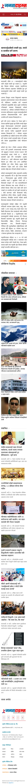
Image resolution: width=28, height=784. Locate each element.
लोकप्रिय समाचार (8, 273)
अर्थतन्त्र (12, 754)
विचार (12, 749)
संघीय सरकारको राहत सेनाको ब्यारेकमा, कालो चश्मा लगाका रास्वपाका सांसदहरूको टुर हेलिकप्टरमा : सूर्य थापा (11, 451)
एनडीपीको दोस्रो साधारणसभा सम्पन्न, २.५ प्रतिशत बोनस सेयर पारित (12, 486)
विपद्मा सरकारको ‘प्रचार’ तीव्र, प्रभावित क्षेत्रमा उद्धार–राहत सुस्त (12, 649)
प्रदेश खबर (21, 752)
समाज (3, 757)
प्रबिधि (12, 752)
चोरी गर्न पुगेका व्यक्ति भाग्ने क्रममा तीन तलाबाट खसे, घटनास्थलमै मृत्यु (12, 321)
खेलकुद (12, 757)
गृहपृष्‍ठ (3, 749)
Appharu (11, 783)
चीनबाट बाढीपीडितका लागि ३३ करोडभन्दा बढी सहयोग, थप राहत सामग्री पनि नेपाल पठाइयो (13, 519)
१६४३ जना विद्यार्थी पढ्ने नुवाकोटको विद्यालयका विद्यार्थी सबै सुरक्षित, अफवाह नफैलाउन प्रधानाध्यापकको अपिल (13, 369)
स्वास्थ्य (3, 754)
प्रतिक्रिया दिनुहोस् (8, 264)
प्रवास (20, 754)
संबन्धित (4, 429)
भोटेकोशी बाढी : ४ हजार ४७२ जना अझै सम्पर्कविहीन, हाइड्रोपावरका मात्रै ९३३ (13, 681)
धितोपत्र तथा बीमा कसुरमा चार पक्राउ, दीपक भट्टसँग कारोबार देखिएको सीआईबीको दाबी (14, 417)
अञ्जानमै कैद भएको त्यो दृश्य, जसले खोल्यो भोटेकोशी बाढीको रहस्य (13, 344)
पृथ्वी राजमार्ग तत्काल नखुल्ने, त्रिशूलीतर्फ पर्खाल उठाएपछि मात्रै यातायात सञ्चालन (12, 553)
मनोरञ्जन (21, 757)
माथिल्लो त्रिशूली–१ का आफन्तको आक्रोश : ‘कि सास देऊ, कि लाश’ (13, 619)
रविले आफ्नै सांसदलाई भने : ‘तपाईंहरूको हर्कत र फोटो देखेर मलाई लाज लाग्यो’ (12, 586)
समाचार (4, 752)
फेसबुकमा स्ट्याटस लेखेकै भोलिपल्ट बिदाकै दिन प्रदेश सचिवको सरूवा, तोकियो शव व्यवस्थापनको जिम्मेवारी (13, 297)
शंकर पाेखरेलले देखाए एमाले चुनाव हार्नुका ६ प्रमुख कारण (13, 393)
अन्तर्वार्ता (21, 749)
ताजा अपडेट (6, 700)
